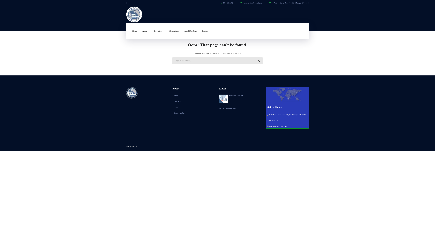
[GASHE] (134, 14)
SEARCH (259, 60)
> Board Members (179, 113)
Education (177, 101)
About (176, 95)
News (176, 107)
